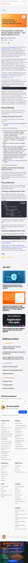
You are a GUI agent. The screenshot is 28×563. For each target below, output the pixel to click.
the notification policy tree (12, 123)
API (12, 77)
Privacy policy (16, 415)
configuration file (5, 77)
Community (3, 490)
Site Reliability (18, 444)
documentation (7, 242)
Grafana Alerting (12, 47)
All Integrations (4, 465)
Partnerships (18, 490)
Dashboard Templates (20, 472)
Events (2, 492)
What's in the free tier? (6, 427)
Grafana (11, 74)
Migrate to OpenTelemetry (21, 448)
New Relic (3, 480)
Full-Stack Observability (20, 425)
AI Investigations (5, 455)
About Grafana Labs (19, 486)
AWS (2, 470)
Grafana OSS (20, 245)
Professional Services (20, 501)
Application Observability (7, 433)
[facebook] (5, 43)
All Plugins (3, 467)
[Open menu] (25, 4)
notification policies (6, 48)
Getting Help (18, 499)
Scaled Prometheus (19, 438)
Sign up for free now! (20, 250)
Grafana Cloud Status (6, 459)
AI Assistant (3, 429)
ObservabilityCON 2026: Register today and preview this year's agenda (14, 330)
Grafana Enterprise (5, 247)
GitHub (16, 467)
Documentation (4, 486)
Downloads (17, 470)
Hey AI (16, 503)
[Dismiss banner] (26, 543)
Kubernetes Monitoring (6, 436)
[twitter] (2, 43)
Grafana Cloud (16, 247)
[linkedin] (8, 43)
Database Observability (6, 441)
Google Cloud (4, 472)
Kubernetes (3, 476)
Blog (4, 10)
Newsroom (17, 492)
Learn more (23, 1)
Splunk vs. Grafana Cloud (21, 528)
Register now (13, 560)
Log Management (19, 446)
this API (22, 235)
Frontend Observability (6, 443)
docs (4, 200)
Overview (3, 423)
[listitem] (3, 257)
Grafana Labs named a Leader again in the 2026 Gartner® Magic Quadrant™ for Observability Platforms (14, 308)
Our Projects (18, 465)
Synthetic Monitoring (6, 445)
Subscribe (23, 412)
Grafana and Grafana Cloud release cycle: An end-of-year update (13, 286)
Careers (17, 488)
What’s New (4, 457)
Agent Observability (5, 431)
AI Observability (18, 423)
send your (10, 160)
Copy (24, 203)
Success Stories (18, 495)
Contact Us (17, 497)
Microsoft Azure (4, 474)
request (17, 160)
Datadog (3, 478)
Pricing (2, 425)
